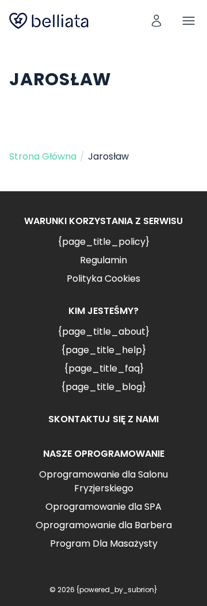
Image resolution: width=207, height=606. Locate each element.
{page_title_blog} (103, 386)
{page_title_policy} (103, 241)
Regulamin (103, 260)
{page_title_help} (103, 350)
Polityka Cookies (103, 278)
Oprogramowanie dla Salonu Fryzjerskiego (103, 481)
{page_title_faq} (104, 368)
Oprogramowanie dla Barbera (104, 525)
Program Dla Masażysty (104, 543)
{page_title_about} (103, 331)
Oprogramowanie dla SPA (103, 506)
